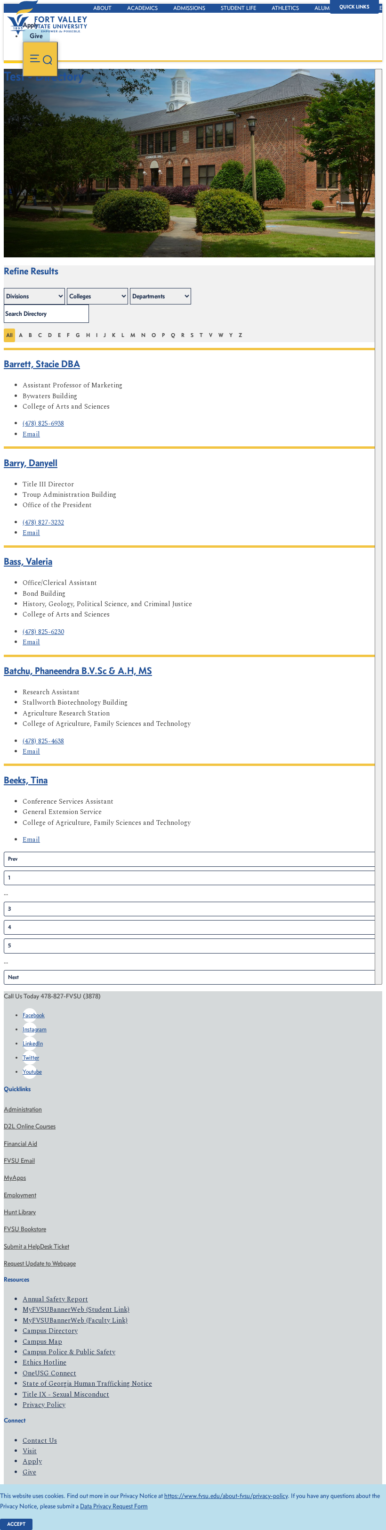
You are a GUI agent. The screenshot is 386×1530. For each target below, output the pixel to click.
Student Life (238, 8)
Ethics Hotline (44, 1362)
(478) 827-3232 (43, 522)
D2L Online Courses (30, 1126)
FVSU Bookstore (25, 1229)
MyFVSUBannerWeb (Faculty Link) (75, 1320)
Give (29, 1472)
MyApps (15, 1178)
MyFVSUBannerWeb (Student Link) (76, 1310)
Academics (142, 8)
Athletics (285, 8)
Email (31, 434)
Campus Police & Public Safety (69, 1352)
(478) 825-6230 (43, 632)
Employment (20, 1195)
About (102, 8)
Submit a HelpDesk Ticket (36, 1246)
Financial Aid (20, 1144)
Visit (30, 1451)
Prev (12, 858)
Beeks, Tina (26, 780)
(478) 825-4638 (43, 741)
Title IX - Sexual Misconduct (66, 1394)
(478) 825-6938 (43, 423)
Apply (32, 1461)
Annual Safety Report (55, 1299)
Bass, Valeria (28, 561)
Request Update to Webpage (40, 1263)
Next (13, 977)
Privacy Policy (44, 1405)
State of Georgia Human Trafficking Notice (87, 1384)
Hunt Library (20, 1212)
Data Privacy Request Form (114, 1506)
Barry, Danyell (30, 463)
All (9, 335)
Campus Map (42, 1342)
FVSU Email (19, 1161)
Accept (16, 1524)
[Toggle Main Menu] (40, 59)
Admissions (189, 8)
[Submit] (378, 527)
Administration (23, 1109)
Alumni (324, 8)
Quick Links (354, 7)
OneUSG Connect (49, 1373)
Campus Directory (50, 1331)
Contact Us (40, 1441)
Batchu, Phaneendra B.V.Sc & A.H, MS (78, 670)
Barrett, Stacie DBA (42, 364)
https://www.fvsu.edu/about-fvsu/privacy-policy (226, 1496)
